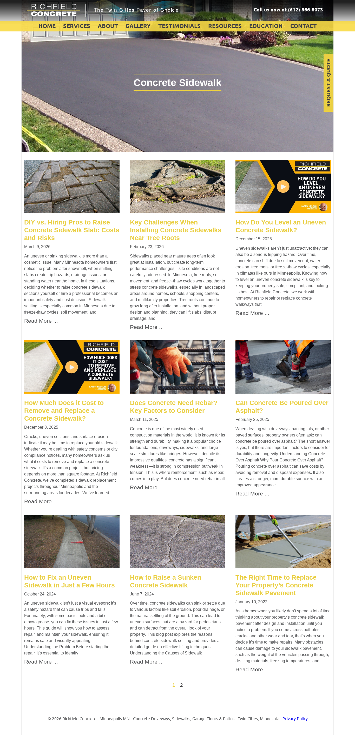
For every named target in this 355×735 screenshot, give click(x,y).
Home (47, 26)
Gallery (138, 26)
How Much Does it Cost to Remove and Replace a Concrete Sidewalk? (64, 410)
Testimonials (179, 26)
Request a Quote (328, 83)
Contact (303, 26)
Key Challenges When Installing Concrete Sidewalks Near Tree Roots (175, 229)
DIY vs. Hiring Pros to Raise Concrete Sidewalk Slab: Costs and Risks (71, 229)
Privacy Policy (295, 718)
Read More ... (41, 321)
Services (76, 26)
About (108, 26)
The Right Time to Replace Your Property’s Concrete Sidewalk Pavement (276, 585)
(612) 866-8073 (305, 10)
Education (266, 26)
